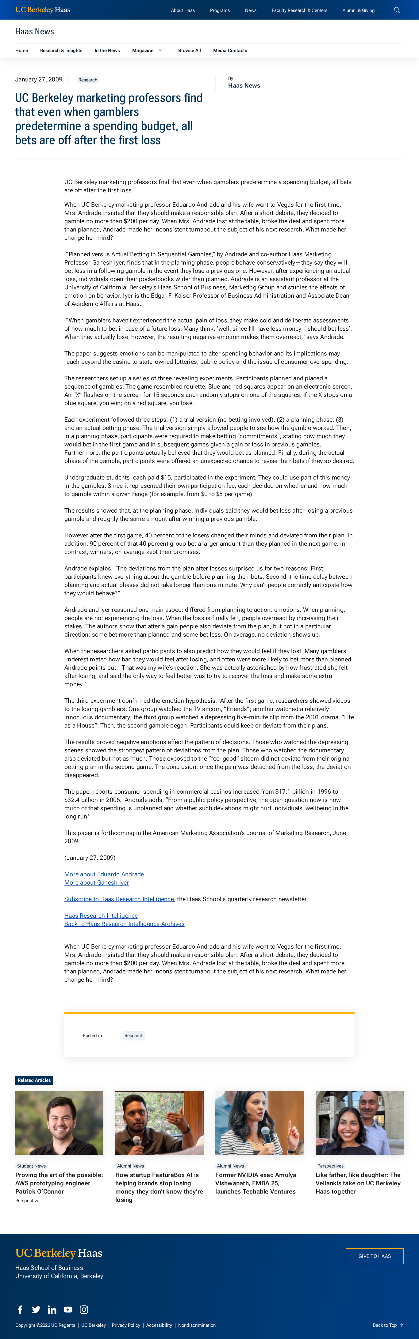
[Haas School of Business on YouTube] (68, 1310)
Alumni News (130, 1166)
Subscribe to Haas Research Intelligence (119, 899)
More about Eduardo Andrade (104, 874)
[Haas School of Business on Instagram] (84, 1310)
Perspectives (330, 1166)
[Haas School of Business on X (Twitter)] (36, 1310)
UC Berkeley (94, 1325)
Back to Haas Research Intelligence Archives (124, 923)
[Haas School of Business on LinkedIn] (52, 1310)
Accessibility (159, 1325)
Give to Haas (375, 1256)
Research (88, 80)
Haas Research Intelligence (101, 915)
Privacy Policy (126, 1325)
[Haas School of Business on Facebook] (20, 1310)
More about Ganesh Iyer (96, 882)
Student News (31, 1166)
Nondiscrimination (197, 1325)
